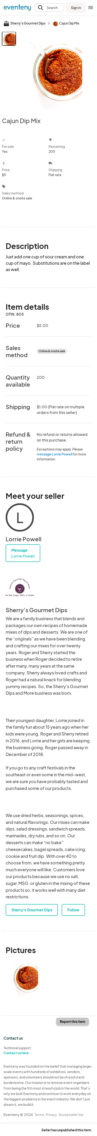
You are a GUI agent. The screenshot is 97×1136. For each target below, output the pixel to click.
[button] (49, 7)
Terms (39, 1114)
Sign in (76, 7)
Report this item (72, 1021)
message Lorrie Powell (54, 454)
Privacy (51, 1114)
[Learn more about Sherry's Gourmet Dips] (20, 587)
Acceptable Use (71, 1114)
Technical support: (18, 1050)
